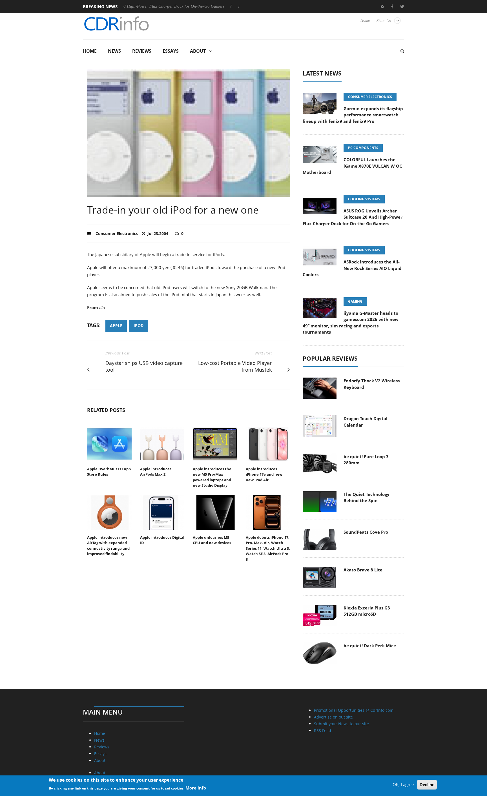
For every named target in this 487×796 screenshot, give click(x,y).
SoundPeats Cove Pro (366, 532)
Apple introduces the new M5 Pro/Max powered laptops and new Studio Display (212, 477)
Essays (171, 51)
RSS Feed (322, 730)
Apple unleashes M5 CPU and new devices (212, 540)
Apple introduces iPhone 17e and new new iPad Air (264, 474)
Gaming (355, 301)
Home (365, 20)
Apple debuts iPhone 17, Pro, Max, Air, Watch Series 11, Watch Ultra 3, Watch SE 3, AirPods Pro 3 (268, 548)
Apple (116, 325)
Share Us (384, 21)
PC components (363, 147)
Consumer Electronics (117, 233)
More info (195, 788)
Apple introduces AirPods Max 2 (155, 471)
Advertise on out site (333, 717)
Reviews (141, 51)
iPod (138, 325)
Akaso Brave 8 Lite (363, 570)
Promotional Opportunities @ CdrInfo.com (353, 710)
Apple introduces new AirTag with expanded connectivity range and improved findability (108, 545)
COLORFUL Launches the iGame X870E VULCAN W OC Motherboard (352, 166)
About (198, 51)
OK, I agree (403, 784)
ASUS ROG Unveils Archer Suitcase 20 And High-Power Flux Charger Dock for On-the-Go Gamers (352, 217)
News (114, 51)
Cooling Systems (364, 199)
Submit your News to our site (341, 723)
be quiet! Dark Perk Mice (370, 645)
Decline (427, 784)
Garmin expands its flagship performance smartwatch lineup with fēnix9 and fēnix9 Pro (353, 115)
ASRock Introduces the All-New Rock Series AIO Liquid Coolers (352, 268)
